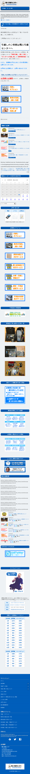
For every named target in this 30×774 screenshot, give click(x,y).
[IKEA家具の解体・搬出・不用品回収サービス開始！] (4, 156)
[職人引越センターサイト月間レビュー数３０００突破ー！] (4, 143)
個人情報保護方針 (4, 704)
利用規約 (2, 707)
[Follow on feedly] (9, 739)
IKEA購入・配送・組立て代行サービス (9, 727)
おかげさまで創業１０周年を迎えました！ (17, 129)
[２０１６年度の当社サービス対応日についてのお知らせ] (4, 149)
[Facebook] (20, 739)
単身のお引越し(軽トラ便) (6, 716)
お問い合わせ (3, 702)
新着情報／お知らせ (12, 131)
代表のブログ (3, 694)
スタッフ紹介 (3, 691)
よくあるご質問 (4, 699)
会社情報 (2, 683)
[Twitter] (15, 739)
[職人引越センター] (10, 3)
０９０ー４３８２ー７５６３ (17, 605)
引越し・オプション (5, 714)
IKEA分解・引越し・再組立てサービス (9, 722)
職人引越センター (17, 771)
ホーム (2, 680)
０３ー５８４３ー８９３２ (17, 602)
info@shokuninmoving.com (17, 609)
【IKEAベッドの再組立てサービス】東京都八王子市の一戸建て (7, 170)
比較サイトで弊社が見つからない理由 (9, 696)
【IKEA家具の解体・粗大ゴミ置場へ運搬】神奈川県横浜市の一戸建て (22, 170)
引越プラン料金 (4, 686)
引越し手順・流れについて (6, 688)
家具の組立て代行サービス (6, 719)
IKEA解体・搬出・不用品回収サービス (9, 724)
